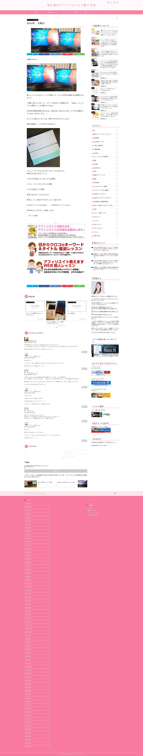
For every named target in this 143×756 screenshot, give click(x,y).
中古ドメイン (105, 224)
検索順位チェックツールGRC (99, 426)
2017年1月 (37, 621)
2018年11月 (37, 545)
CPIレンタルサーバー (97, 380)
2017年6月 (37, 604)
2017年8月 (37, 597)
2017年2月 (37, 618)
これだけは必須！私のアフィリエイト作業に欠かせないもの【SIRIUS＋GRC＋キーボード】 (109, 54)
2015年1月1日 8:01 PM (29, 412)
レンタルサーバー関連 (105, 186)
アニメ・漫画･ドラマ (105, 213)
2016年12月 (37, 625)
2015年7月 (37, 684)
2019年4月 (37, 528)
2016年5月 (37, 649)
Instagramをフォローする (99, 445)
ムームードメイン (96, 411)
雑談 (106, 178)
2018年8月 (37, 555)
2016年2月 (37, 660)
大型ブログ (105, 236)
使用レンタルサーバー (90, 12)
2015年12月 (37, 667)
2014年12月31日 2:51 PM (30, 374)
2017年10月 (37, 590)
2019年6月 (37, 521)
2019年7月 (37, 517)
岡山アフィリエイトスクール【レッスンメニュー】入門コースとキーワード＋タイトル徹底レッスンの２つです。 (109, 33)
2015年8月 (37, 680)
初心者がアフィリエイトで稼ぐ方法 (71, 5)
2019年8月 (37, 514)
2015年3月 (37, 698)
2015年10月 (37, 674)
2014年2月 (37, 743)
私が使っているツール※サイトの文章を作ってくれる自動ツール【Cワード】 (109, 106)
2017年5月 (37, 608)
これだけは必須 (33, 12)
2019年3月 (37, 531)
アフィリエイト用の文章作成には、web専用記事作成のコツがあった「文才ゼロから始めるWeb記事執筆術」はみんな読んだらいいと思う (109, 64)
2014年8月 (37, 722)
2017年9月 (37, 594)
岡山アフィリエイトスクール (106, 134)
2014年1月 (37, 746)
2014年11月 (37, 712)
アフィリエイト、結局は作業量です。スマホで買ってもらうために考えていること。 (109, 114)
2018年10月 (37, 549)
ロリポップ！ (95, 390)
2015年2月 (37, 701)
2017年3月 (37, 615)
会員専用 (105, 138)
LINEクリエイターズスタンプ (105, 197)
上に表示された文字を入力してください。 (36, 465)
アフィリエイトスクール (109, 12)
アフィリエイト (105, 228)
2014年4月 (37, 736)
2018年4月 (37, 569)
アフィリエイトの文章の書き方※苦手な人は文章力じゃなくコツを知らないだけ (109, 98)
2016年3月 (37, 656)
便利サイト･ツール (105, 175)
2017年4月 (37, 611)
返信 (85, 352)
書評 (105, 160)
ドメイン (105, 220)
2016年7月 (37, 642)
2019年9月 (37, 510)
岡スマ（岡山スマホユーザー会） (105, 205)
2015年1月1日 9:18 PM (29, 357)
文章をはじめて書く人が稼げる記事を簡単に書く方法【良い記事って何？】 (109, 82)
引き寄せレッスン (105, 141)
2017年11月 (37, 587)
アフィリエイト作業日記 (72, 12)
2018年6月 (37, 562)
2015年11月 (37, 670)
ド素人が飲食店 (105, 145)
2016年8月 (37, 639)
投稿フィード (92, 510)
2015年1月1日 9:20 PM (29, 392)
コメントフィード (93, 512)
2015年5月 (37, 691)
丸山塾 (105, 164)
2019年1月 (37, 538)
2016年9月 (37, 635)
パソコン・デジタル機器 (105, 190)
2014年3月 (37, 740)
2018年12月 (37, 542)
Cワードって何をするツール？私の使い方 (108, 89)
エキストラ (105, 216)
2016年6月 (37, 646)
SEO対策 (105, 182)
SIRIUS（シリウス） (105, 194)
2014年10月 (37, 715)
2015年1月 (37, 705)
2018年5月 (37, 566)
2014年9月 (37, 719)
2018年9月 (37, 552)
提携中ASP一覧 (52, 12)
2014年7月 (37, 726)
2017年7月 (37, 601)
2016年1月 (37, 663)
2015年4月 (37, 694)
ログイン (90, 508)
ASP (105, 171)
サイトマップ (90, 500)
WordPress (105, 168)
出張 (105, 209)
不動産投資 (105, 149)
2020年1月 (37, 503)
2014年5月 (37, 733)
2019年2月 (37, 535)
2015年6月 (37, 687)
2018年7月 (37, 559)
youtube (105, 153)
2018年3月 (37, 573)
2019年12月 (37, 507)
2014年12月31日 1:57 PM (30, 342)
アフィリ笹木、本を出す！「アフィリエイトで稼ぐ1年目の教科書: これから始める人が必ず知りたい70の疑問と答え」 (108, 43)
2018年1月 (37, 580)
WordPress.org (92, 515)
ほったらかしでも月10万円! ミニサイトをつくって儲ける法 (109, 74)
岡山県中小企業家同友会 (105, 201)
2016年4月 (37, 653)
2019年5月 (37, 524)
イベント (105, 232)
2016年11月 (37, 628)
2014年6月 (37, 729)
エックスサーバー (96, 368)
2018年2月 (37, 576)
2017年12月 (37, 583)
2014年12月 (37, 708)
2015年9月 (37, 677)
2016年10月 (37, 632)
